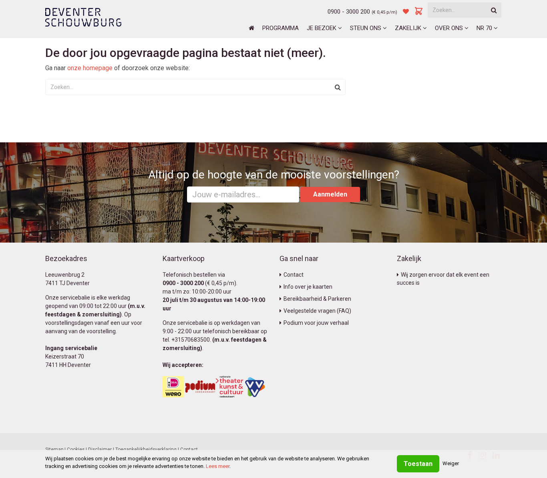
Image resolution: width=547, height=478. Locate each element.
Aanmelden (330, 194)
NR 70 (485, 28)
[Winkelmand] (418, 11)
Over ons (450, 28)
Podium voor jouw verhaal (316, 323)
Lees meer (217, 466)
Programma (280, 28)
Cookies (75, 449)
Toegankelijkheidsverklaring (146, 449)
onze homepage (90, 68)
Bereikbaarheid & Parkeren (317, 299)
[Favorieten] (406, 11)
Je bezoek (322, 28)
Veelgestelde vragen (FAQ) (317, 311)
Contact (294, 274)
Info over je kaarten (308, 287)
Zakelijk (409, 28)
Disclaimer (100, 449)
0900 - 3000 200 (349, 11)
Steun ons (366, 28)
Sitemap (54, 449)
